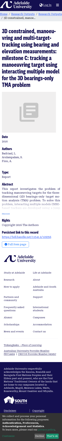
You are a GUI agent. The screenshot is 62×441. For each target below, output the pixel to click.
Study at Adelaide (14, 272)
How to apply (12, 287)
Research (9, 280)
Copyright (38, 410)
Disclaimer (10, 410)
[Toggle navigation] (57, 5)
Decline (39, 436)
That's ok (52, 436)
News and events (14, 331)
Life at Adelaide (42, 272)
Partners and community (11, 299)
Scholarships (11, 324)
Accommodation (42, 324)
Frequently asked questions (14, 309)
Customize (8, 436)
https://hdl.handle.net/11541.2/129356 (26, 237)
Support (38, 297)
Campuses (39, 317)
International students (40, 309)
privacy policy (46, 429)
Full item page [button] (16, 244)
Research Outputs (23, 14)
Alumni (8, 317)
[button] (41, 5)
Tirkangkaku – (23, 345)
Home (3, 14)
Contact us (39, 331)
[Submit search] (37, 5)
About (36, 280)
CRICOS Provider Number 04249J (37, 354)
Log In (47, 5)
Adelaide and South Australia (44, 288)
